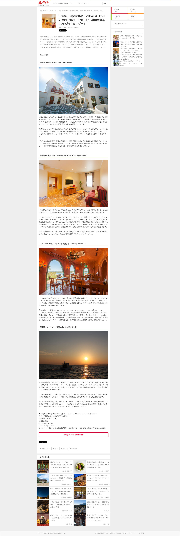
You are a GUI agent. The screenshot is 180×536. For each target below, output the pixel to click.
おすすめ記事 (118, 32)
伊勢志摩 (74, 449)
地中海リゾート (45, 449)
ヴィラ (56, 449)
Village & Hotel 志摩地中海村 (73, 435)
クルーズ (65, 449)
